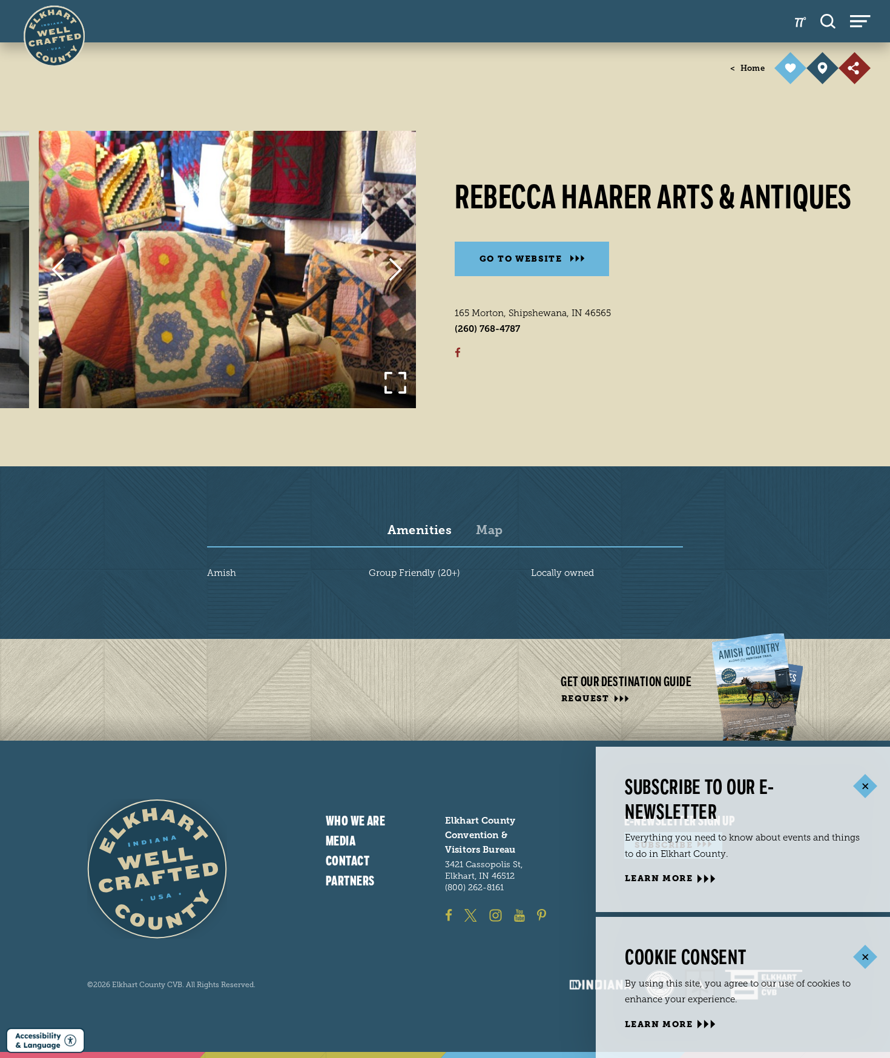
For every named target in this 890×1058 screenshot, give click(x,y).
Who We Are (355, 821)
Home (747, 68)
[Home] (157, 869)
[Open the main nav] (860, 21)
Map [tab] (489, 530)
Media (340, 840)
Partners (350, 880)
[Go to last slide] (57, 269)
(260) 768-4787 (487, 328)
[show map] (822, 68)
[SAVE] (790, 68)
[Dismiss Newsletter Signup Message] (864, 786)
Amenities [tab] (419, 530)
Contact (347, 860)
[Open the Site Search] (828, 21)
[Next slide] (395, 269)
